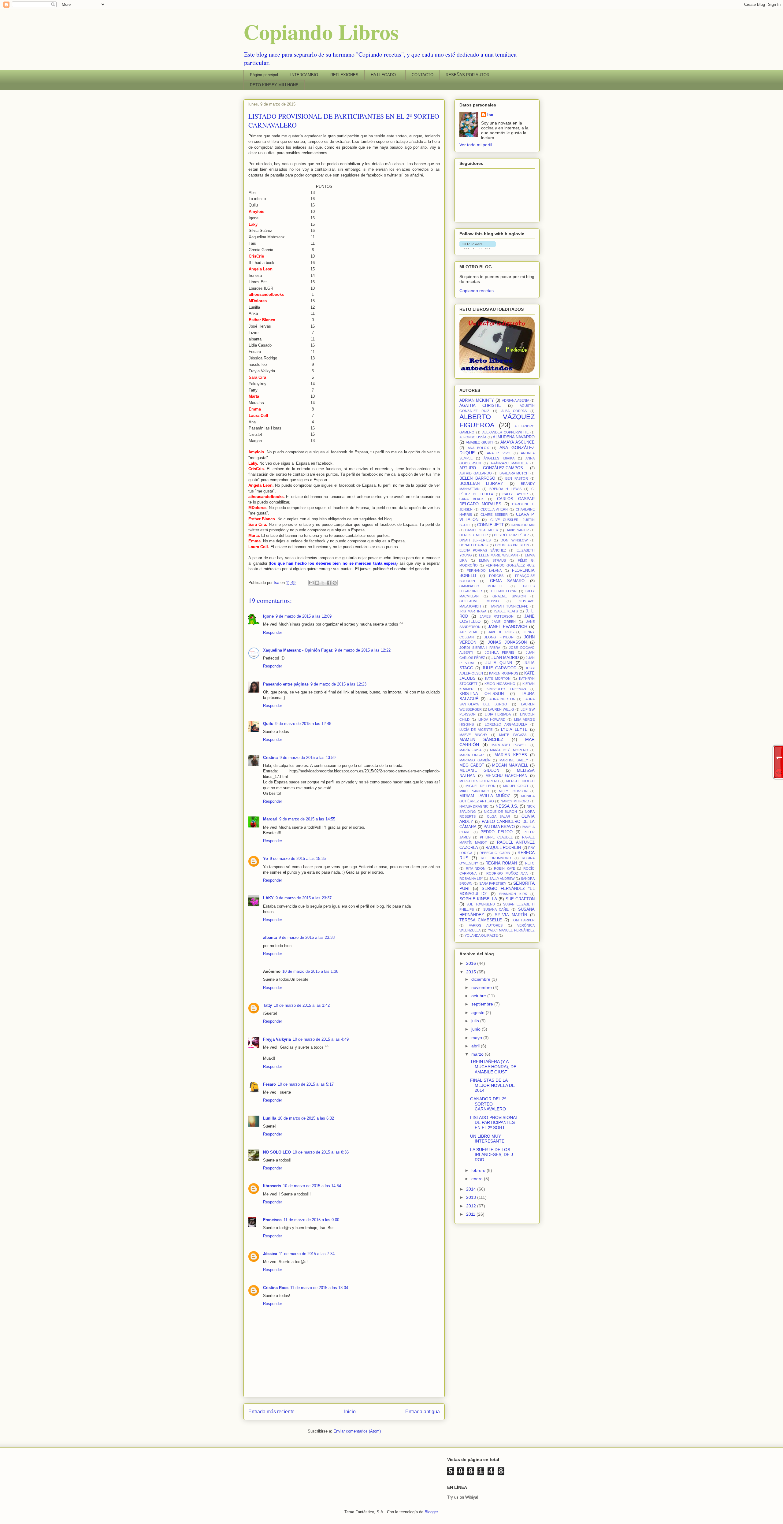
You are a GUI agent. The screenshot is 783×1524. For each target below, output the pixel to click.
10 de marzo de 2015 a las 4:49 (321, 1039)
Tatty (267, 1005)
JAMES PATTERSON (497, 616)
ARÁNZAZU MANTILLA (509, 463)
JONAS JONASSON (507, 642)
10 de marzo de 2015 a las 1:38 (310, 971)
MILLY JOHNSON (513, 791)
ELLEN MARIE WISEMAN (498, 555)
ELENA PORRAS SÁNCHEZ (482, 550)
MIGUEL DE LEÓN (480, 786)
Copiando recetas (476, 290)
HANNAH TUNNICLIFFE (509, 606)
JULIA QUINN (498, 663)
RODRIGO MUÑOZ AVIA (507, 873)
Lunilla (269, 1118)
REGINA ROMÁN (501, 863)
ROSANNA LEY (471, 878)
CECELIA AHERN (494, 509)
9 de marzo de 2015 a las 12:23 (338, 684)
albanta (270, 937)
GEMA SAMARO (507, 581)
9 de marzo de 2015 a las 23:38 (307, 937)
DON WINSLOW (514, 540)
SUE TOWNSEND (480, 904)
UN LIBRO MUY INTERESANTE (487, 1139)
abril (476, 1045)
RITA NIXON (476, 868)
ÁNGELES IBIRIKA (499, 458)
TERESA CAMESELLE (480, 920)
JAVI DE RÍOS (501, 632)
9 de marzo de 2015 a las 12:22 (363, 650)
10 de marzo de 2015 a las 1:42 (302, 1005)
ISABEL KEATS (506, 611)
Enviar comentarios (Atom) (357, 1431)
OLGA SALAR (498, 816)
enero (477, 1178)
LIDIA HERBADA (498, 714)
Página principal (264, 74)
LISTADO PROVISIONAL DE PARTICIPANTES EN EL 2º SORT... (494, 1122)
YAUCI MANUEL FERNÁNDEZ (511, 930)
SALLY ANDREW (502, 878)
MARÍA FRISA (470, 750)
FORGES (496, 576)
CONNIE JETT (490, 525)
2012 (471, 1205)
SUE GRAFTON (520, 899)
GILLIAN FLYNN (504, 591)
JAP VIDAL (468, 632)
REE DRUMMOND (496, 858)
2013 (471, 1197)
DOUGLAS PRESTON (512, 545)
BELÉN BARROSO (477, 478)
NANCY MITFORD (515, 801)
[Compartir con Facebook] (329, 583)
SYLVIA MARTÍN (511, 915)
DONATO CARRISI (473, 545)
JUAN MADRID (505, 658)
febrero (479, 1170)
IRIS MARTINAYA (472, 611)
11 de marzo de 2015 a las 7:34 (307, 1253)
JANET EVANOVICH (508, 626)
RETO (530, 863)
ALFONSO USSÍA (472, 437)
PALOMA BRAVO (499, 827)
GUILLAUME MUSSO (479, 601)
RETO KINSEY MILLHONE (274, 85)
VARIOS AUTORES (485, 925)
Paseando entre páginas (286, 684)
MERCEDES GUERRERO (479, 781)
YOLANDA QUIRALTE (481, 935)
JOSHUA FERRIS (499, 652)
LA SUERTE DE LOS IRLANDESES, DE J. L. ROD (494, 1154)
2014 (471, 1189)
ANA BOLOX (478, 448)
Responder (272, 632)
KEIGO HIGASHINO (499, 684)
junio (476, 1029)
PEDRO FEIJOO (497, 832)
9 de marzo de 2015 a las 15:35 (298, 858)
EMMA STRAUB (492, 560)
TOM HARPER (523, 920)
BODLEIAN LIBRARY (481, 483)
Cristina (270, 757)
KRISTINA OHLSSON (481, 694)
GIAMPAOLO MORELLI (480, 586)
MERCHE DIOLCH (520, 781)
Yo (265, 858)
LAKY (268, 898)
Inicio (350, 1411)
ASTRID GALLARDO (475, 473)
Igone (268, 616)
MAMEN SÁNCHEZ (481, 739)
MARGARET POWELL (509, 745)
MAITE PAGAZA (512, 735)
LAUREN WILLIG (501, 709)
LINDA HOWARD (491, 719)
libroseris (272, 1186)
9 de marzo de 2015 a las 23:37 (304, 898)
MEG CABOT (471, 765)
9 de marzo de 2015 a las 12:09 (304, 616)
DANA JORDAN (523, 525)
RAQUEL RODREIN (503, 848)
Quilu (268, 723)
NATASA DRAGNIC (473, 806)
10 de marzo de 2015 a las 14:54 (312, 1186)
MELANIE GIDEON (479, 770)
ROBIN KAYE (504, 868)
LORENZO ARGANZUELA (506, 724)
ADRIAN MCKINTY (476, 400)
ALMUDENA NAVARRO (514, 437)
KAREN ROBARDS (503, 673)
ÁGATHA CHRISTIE (480, 405)
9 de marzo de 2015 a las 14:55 (307, 819)
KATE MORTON (498, 678)
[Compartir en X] (323, 583)
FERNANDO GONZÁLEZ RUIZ (510, 565)
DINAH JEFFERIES (475, 540)
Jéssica (270, 1253)
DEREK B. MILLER (473, 535)
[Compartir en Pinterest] (335, 583)
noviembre (482, 987)
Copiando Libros (321, 31)
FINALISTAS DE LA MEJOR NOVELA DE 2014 (492, 1085)
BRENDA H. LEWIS (505, 489)
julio (475, 1020)
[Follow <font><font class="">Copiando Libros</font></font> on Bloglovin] (477, 247)
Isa (490, 114)
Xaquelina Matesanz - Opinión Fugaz (298, 650)
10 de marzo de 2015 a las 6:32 (306, 1118)
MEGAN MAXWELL (510, 765)
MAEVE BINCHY (473, 735)
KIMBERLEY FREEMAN (506, 689)
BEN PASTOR (516, 478)
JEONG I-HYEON (498, 637)
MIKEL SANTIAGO (474, 791)
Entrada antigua (422, 1411)
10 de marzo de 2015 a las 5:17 (306, 1084)
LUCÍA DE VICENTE (475, 729)
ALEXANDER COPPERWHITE (505, 432)
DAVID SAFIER (517, 530)
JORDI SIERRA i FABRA (479, 647)
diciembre (481, 979)
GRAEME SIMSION (509, 596)
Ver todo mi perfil (475, 144)
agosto (478, 1012)
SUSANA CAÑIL (496, 909)
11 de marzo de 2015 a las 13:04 (319, 1287)
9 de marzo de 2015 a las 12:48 (303, 723)
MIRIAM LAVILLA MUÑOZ (484, 796)
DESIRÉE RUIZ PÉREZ (511, 535)
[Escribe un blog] (317, 583)
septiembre (482, 1004)
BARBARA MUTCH (514, 473)
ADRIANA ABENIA (515, 400)
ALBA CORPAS (514, 411)
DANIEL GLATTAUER (481, 530)
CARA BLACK (471, 499)
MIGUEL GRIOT (516, 786)
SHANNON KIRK (513, 894)
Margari (270, 819)
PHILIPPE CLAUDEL (496, 837)
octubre (479, 995)
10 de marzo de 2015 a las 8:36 (321, 1152)
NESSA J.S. (506, 806)
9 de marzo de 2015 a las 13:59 (308, 757)
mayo (477, 1037)
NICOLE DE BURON (500, 811)
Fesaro (269, 1084)
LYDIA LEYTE (514, 729)
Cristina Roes (275, 1287)
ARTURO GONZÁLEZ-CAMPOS (491, 468)
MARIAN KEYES (511, 755)
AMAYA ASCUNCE (517, 442)
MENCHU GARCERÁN (506, 776)
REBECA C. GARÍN (495, 853)
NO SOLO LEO (277, 1152)
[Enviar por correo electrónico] (311, 583)
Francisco (272, 1219)
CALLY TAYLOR (515, 494)
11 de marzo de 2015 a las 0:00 (311, 1219)
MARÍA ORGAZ (471, 755)
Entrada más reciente (271, 1411)
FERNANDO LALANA (484, 570)
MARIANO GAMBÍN (475, 760)
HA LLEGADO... (385, 74)
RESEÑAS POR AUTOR (467, 74)
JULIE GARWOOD (499, 668)
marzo (478, 1054)
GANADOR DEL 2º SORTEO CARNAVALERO (488, 1104)
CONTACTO (422, 74)
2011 (471, 1214)
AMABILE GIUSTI (479, 442)
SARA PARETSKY (492, 883)
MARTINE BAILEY (513, 760)
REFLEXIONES (344, 74)
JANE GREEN (503, 621)
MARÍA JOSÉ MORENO (509, 750)
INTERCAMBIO (304, 74)
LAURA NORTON (501, 699)
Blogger (431, 1512)
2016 (471, 963)
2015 (471, 971)
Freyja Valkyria (277, 1039)
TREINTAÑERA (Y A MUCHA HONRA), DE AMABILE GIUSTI (493, 1066)
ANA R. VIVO (499, 453)
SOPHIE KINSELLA (478, 898)
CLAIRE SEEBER (494, 514)
